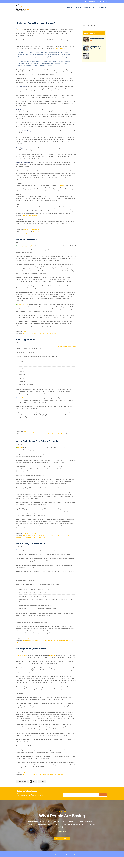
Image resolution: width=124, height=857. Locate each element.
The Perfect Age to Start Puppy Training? (35, 23)
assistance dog (27, 535)
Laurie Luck (42, 231)
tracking (60, 774)
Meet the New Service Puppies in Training (95, 47)
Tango (54, 333)
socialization (19, 435)
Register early (61, 186)
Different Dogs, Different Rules (30, 543)
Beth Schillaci (62, 831)
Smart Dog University (26, 233)
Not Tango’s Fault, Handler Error (31, 648)
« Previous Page (21, 781)
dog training (35, 231)
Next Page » (42, 781)
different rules (27, 640)
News (33, 229)
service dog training (28, 537)
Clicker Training (27, 229)
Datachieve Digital (72, 854)
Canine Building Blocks (30, 215)
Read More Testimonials (62, 838)
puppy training (62, 433)
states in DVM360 (60, 48)
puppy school (54, 231)
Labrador (52, 535)
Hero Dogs (47, 640)
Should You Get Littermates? (97, 38)
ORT (40, 774)
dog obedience (27, 333)
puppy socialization (63, 231)
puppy (48, 433)
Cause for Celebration (26, 239)
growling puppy (35, 433)
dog (24, 774)
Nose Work (52, 655)
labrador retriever (60, 535)
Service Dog (35, 533)
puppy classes (54, 433)
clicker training (27, 231)
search (44, 774)
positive (48, 231)
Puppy (37, 229)
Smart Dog (49, 333)
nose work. (36, 774)
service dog (19, 537)
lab (48, 535)
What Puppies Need (25, 339)
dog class (34, 640)
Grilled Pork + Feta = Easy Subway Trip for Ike (37, 441)
